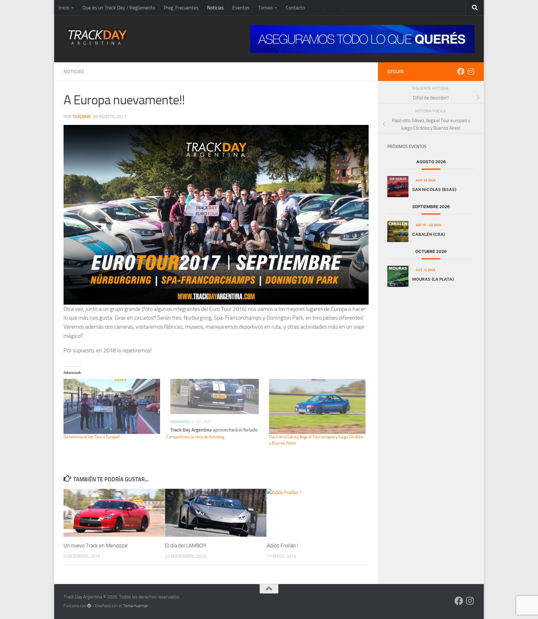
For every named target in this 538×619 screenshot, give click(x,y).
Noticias (215, 8)
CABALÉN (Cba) (428, 234)
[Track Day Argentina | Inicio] (98, 37)
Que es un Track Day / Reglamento (119, 8)
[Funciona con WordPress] (89, 606)
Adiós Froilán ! (282, 545)
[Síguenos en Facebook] (461, 71)
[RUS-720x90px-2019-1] (362, 39)
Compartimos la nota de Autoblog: (195, 437)
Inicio (64, 8)
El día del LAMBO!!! (185, 545)
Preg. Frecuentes (181, 8)
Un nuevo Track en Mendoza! (96, 545)
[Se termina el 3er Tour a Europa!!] (112, 406)
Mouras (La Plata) (433, 279)
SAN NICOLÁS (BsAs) (434, 189)
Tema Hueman (135, 605)
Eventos (240, 8)
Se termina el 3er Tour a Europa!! (92, 437)
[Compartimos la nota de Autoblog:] (214, 406)
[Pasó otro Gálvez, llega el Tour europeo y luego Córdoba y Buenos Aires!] (317, 406)
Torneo (265, 8)
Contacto (295, 8)
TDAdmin (81, 116)
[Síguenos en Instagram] (470, 71)
